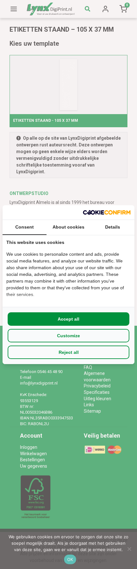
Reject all (69, 352)
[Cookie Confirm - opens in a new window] (107, 212)
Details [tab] (112, 227)
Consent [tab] (24, 227)
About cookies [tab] (68, 227)
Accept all (68, 319)
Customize (68, 335)
